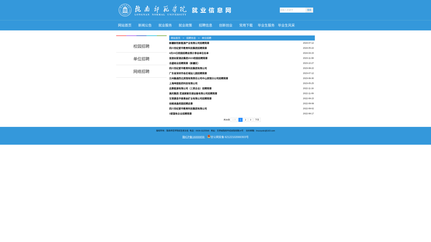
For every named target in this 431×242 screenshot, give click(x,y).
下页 (257, 120)
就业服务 (165, 25)
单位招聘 (141, 59)
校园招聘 (141, 46)
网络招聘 (141, 71)
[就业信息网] (176, 19)
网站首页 (124, 25)
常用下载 (246, 25)
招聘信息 (205, 25)
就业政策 (185, 25)
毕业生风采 (286, 25)
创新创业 (226, 25)
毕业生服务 (266, 25)
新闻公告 (145, 25)
